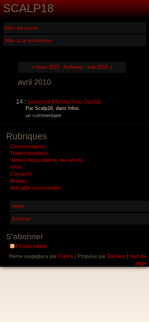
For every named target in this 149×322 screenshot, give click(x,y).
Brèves (18, 181)
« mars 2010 (45, 67)
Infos (16, 167)
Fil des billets (31, 246)
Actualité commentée (35, 188)
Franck (65, 256)
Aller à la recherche (28, 40)
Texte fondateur (29, 153)
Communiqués (27, 146)
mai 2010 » (99, 67)
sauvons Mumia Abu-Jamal (64, 101)
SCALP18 (28, 8)
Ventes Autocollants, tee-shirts (46, 160)
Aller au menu (21, 28)
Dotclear (116, 256)
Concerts (21, 174)
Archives (73, 67)
